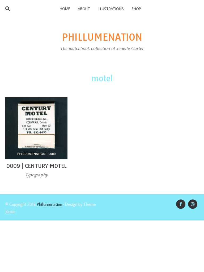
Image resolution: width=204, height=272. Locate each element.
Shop (136, 8)
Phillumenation (49, 204)
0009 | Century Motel (36, 166)
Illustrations (111, 8)
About (84, 8)
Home (65, 8)
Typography (36, 175)
